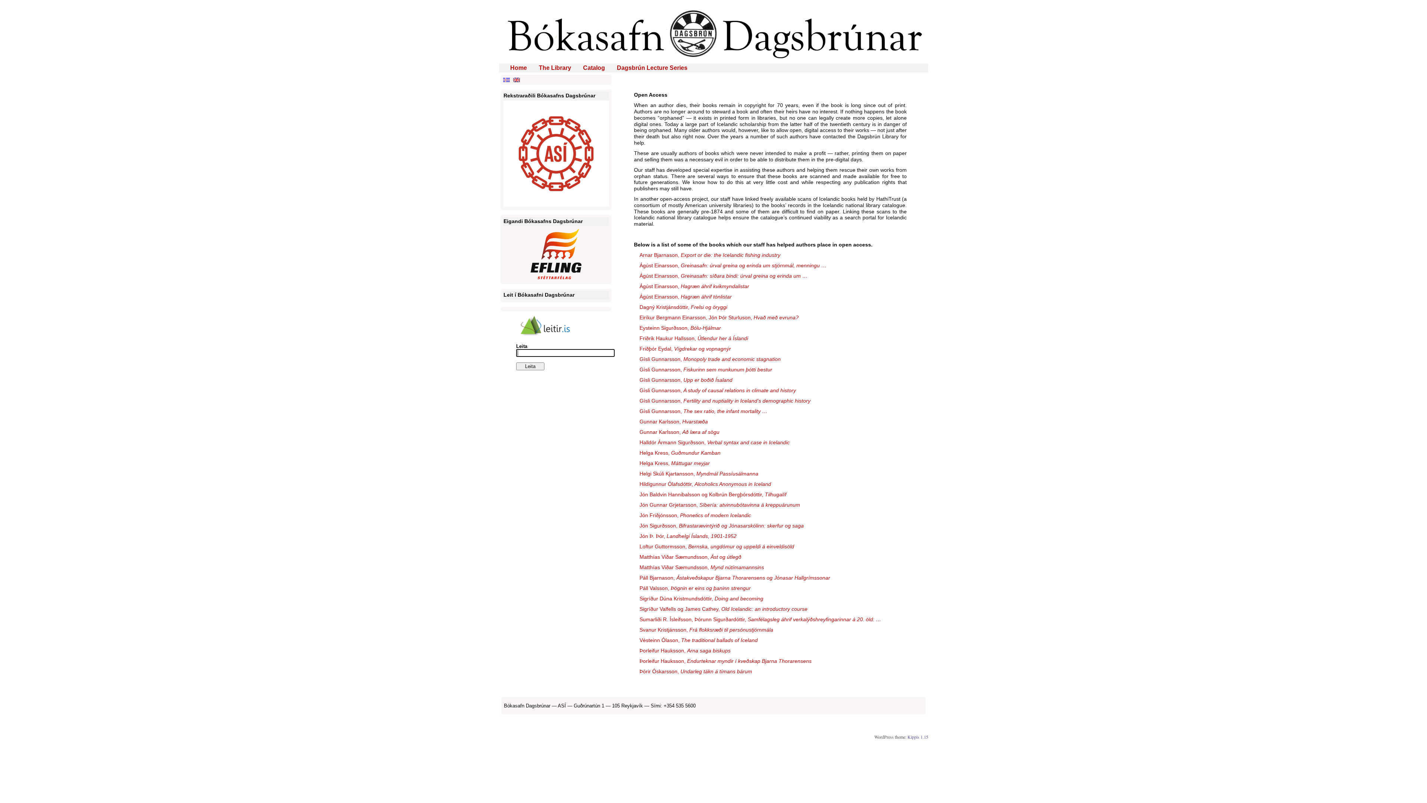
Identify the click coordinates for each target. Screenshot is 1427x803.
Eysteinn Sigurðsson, (680, 328)
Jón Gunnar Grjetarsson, (720, 505)
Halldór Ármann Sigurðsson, (715, 442)
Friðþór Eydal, (685, 349)
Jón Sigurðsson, (722, 526)
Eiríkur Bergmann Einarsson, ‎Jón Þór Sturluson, (719, 317)
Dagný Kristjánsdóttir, (683, 307)
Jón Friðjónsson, (695, 515)
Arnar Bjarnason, (710, 255)
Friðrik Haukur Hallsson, (694, 338)
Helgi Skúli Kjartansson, (699, 474)
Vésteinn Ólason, (699, 640)
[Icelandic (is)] (506, 80)
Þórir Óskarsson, (696, 671)
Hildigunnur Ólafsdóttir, (705, 484)
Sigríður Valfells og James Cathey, (724, 609)
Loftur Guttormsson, (717, 546)
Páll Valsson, (695, 588)
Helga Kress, (680, 453)
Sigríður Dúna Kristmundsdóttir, (701, 599)
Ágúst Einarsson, (733, 265)
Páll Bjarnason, (735, 578)
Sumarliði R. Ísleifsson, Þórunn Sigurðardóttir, (760, 619)
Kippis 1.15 (917, 737)
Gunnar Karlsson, (674, 422)
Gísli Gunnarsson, (710, 359)
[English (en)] (516, 80)
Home (518, 68)
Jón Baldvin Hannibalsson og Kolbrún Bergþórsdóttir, (713, 494)
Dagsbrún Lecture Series (652, 68)
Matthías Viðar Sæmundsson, (690, 557)
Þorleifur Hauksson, (685, 651)
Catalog (594, 68)
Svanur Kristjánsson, (706, 630)
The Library (555, 68)
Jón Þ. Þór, (688, 536)
